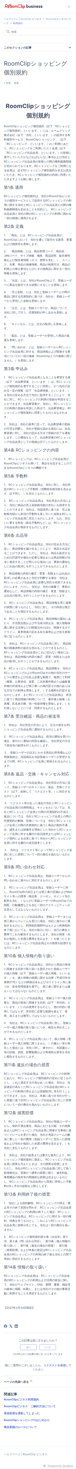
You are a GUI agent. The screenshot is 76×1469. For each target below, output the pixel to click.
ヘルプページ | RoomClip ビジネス (23, 18)
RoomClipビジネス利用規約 (21, 1399)
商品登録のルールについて (20, 1427)
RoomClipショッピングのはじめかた (27, 1420)
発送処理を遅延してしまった (22, 1413)
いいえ (47, 1347)
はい (28, 1347)
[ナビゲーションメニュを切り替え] (69, 6)
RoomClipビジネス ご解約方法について (30, 1406)
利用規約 (18, 23)
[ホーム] (24, 6)
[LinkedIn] (16, 1326)
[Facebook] (5, 1326)
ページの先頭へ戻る (16, 1382)
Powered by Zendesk (60, 1465)
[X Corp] (11, 1326)
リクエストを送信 (55, 1365)
